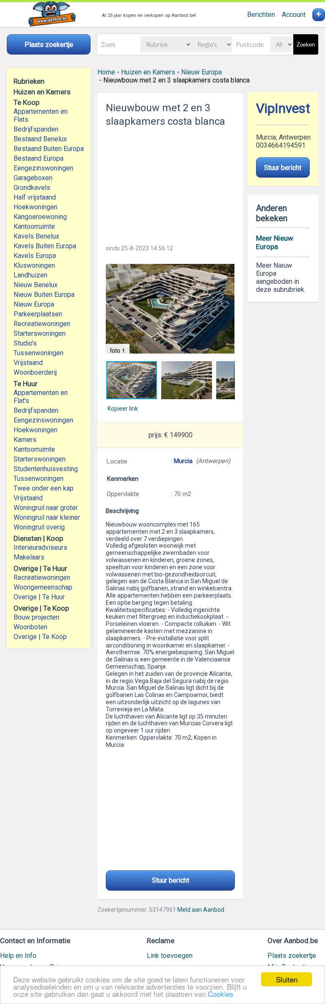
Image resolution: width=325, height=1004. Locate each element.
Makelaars (29, 557)
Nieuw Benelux (36, 285)
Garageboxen (33, 178)
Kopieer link (122, 408)
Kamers (25, 440)
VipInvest (283, 108)
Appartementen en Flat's (41, 397)
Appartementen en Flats (41, 115)
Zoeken (306, 44)
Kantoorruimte (34, 226)
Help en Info (18, 956)
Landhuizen (30, 275)
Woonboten (30, 627)
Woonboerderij (35, 372)
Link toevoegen (170, 956)
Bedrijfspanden (36, 129)
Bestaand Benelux (40, 139)
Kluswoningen (34, 265)
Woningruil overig (39, 527)
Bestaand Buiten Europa (49, 149)
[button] (170, 309)
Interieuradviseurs (40, 547)
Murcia (183, 461)
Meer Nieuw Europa (274, 242)
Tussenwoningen (38, 353)
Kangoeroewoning (40, 217)
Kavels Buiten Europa (45, 246)
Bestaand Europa (38, 158)
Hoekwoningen (36, 207)
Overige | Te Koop (40, 637)
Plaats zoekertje (291, 956)
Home (106, 72)
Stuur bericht (170, 880)
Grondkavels (32, 188)
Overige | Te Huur (39, 597)
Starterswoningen (40, 333)
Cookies (221, 993)
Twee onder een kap (44, 488)
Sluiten (286, 979)
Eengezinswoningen (43, 168)
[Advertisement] (170, 183)
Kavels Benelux (36, 236)
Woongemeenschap (43, 587)
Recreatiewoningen (42, 324)
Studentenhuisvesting (46, 469)
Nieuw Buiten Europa (44, 295)
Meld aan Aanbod (200, 909)
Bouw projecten (36, 617)
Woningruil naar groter (46, 508)
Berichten (261, 15)
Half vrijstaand (35, 197)
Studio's (25, 343)
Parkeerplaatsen (38, 314)
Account (294, 15)
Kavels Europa (35, 256)
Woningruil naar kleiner (47, 517)
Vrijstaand (28, 363)
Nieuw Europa (34, 304)
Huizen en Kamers (148, 72)
